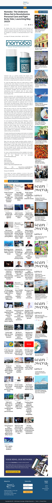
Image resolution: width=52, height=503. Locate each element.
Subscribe (28, 492)
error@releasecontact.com (25, 174)
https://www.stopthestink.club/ (15, 164)
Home (46, 485)
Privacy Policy (43, 501)
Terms (37, 501)
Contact (46, 490)
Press (46, 487)
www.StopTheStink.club (10, 156)
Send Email (9, 161)
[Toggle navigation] (25, 8)
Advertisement (45, 488)
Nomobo (26, 120)
